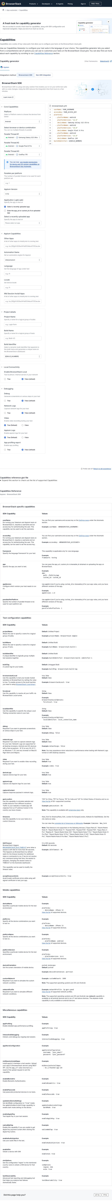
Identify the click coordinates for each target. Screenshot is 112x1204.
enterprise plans (74, 810)
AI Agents (59, 4)
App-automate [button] (12, 10)
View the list (46, 801)
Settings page (84, 520)
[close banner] (108, 21)
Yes (98, 1195)
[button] (56, 480)
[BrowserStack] (11, 3)
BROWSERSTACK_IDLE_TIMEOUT (14, 847)
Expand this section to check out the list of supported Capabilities (29, 480)
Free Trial (95, 4)
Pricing (70, 4)
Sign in (83, 4)
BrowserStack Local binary (25, 684)
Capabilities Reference (43, 53)
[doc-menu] (106, 3)
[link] (3, 10)
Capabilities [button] (23, 10)
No (106, 1195)
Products (32, 4)
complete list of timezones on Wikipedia (68, 823)
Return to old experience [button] (102, 469)
